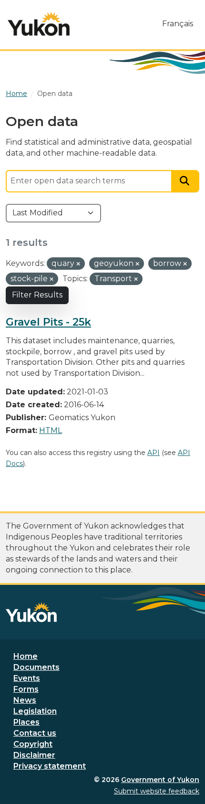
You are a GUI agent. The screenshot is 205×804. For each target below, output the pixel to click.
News (24, 700)
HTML (50, 430)
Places (26, 722)
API (153, 452)
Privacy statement (49, 766)
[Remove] (78, 264)
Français (177, 23)
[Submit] (185, 181)
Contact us (34, 733)
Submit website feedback (156, 791)
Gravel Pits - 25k (48, 322)
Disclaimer (34, 755)
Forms (26, 689)
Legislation (35, 711)
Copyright (32, 744)
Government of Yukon (160, 779)
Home (25, 656)
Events (26, 678)
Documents (36, 667)
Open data (54, 93)
